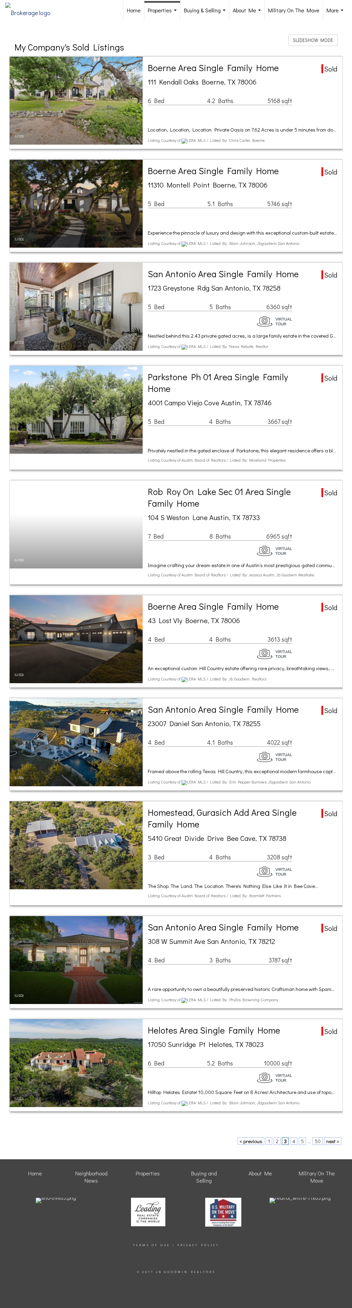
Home (134, 10)
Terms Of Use (151, 1245)
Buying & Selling (206, 14)
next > (332, 1141)
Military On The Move (293, 10)
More (336, 14)
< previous (251, 1141)
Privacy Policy (198, 1245)
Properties (163, 14)
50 (318, 1141)
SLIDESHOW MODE (313, 40)
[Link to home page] (31, 10)
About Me (248, 14)
